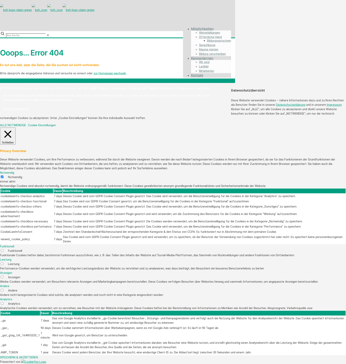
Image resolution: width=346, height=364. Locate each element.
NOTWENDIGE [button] (17, 125)
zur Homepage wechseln (110, 73)
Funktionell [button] (7, 246)
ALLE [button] (3, 125)
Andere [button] (4, 286)
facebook (202, 88)
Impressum (119, 88)
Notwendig (15, 177)
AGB (93, 88)
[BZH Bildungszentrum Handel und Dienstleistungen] (47, 9)
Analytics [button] (6, 299)
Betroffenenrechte (161, 88)
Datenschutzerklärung (290, 104)
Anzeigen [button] (6, 273)
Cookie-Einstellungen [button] (42, 125)
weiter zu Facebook (16, 109)
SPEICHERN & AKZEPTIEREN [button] (19, 357)
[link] (48, 35)
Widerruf (104, 88)
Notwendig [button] (7, 172)
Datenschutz (138, 88)
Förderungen (185, 88)
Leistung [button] (5, 259)
